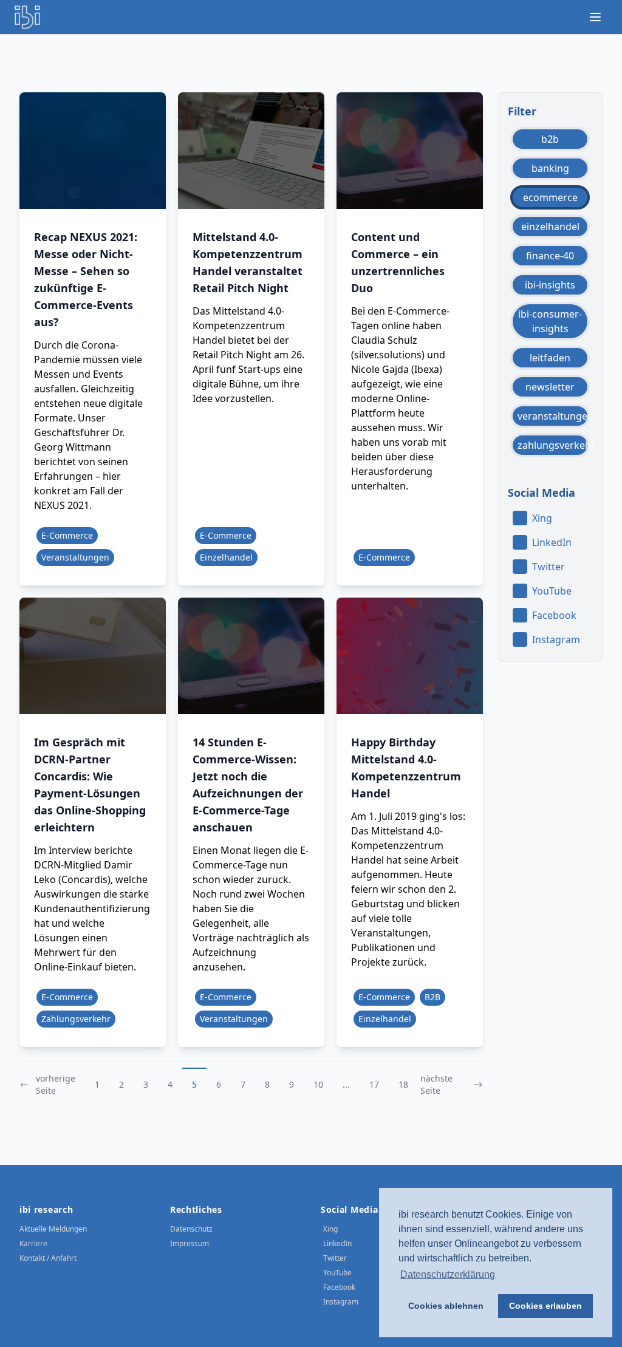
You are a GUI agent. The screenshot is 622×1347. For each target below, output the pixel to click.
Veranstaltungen (75, 557)
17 (374, 1084)
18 (403, 1084)
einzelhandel (550, 226)
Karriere (33, 1243)
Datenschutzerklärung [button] (447, 1274)
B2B (432, 997)
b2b (550, 139)
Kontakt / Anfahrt (48, 1258)
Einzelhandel (226, 557)
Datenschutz (191, 1229)
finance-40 (550, 255)
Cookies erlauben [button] (545, 1306)
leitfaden (550, 357)
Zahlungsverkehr (76, 1019)
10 (318, 1084)
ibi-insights (550, 285)
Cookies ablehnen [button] (446, 1306)
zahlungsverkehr (554, 445)
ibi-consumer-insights (550, 321)
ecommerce (550, 197)
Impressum (189, 1243)
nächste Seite (436, 1084)
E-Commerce (67, 535)
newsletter (550, 387)
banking (550, 168)
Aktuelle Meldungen (53, 1229)
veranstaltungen (554, 416)
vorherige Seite (55, 1084)
